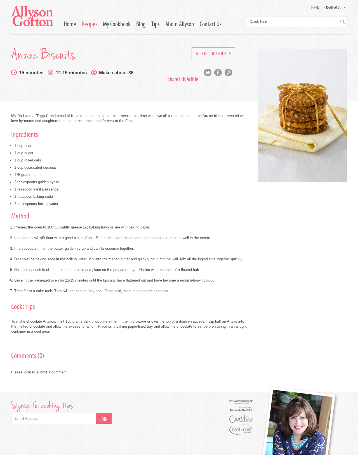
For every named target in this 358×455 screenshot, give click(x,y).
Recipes (89, 24)
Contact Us (211, 24)
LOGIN (315, 8)
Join (104, 419)
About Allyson (179, 24)
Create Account (335, 8)
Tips (155, 24)
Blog (141, 24)
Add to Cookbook (211, 54)
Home (70, 24)
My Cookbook (117, 24)
